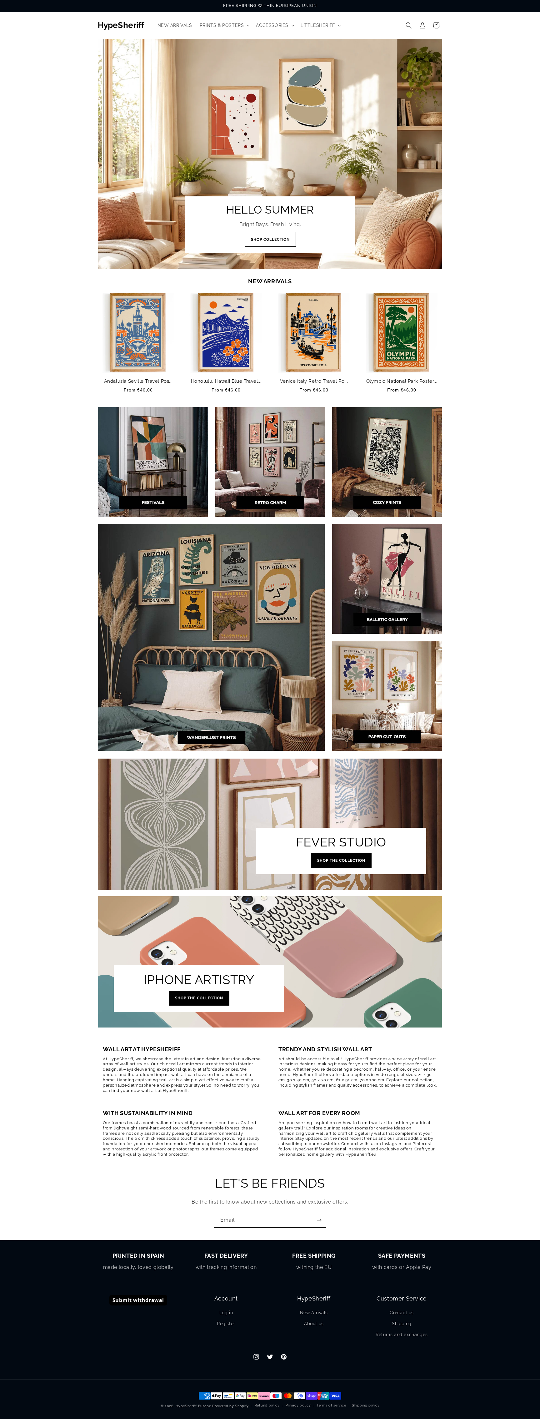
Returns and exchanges (402, 1334)
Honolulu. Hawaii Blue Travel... (226, 381)
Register (226, 1323)
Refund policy (267, 1405)
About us (314, 1323)
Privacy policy (298, 1405)
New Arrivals (314, 1312)
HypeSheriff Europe (193, 1406)
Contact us (402, 1312)
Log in (226, 1312)
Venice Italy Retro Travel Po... (314, 381)
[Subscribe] (319, 1220)
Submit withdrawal (138, 1300)
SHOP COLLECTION (270, 239)
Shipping (402, 1323)
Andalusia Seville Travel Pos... (138, 381)
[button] (224, 25)
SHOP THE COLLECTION (341, 860)
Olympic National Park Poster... (402, 381)
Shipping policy (366, 1405)
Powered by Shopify (230, 1406)
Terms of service (331, 1405)
